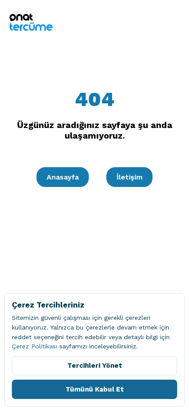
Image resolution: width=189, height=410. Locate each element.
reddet (22, 336)
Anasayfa (63, 177)
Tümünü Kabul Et (94, 389)
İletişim (129, 177)
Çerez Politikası (34, 346)
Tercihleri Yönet (94, 366)
